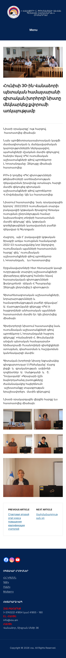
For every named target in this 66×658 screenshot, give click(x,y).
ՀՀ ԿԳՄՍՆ (9, 577)
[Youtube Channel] (17, 559)
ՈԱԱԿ (6, 586)
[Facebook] (6, 559)
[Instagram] (11, 559)
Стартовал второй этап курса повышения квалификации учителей (18, 521)
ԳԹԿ (6, 582)
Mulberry (8, 591)
